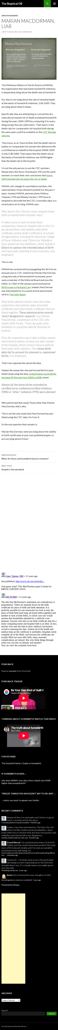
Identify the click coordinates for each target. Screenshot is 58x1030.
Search (4, 1010)
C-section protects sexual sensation (15, 823)
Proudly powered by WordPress (14, 1026)
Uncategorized (9, 15)
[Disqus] (29, 522)
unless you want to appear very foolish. (21, 800)
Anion (9, 875)
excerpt (13, 671)
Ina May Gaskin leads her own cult (14, 838)
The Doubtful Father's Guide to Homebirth (21, 763)
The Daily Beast (17, 294)
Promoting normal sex (9, 870)
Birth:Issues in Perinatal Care (16, 287)
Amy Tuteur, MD (9, 32)
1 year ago (23, 870)
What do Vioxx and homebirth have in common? (25, 457)
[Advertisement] (13, 938)
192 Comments (25, 32)
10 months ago (12, 855)
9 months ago (35, 823)
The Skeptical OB (11, 3)
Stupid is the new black (12, 468)
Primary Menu (54, 3)
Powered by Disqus (10, 885)
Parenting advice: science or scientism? (16, 880)
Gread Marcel (13, 842)
